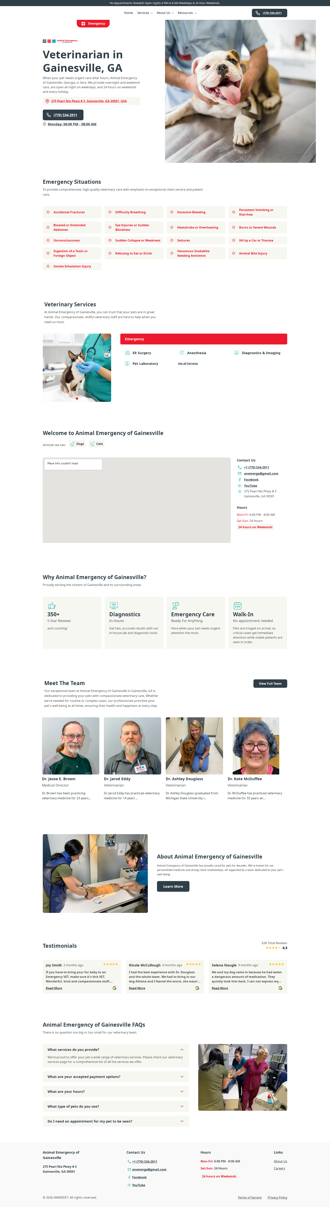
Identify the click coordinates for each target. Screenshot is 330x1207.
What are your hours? (66, 1091)
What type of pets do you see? (73, 1106)
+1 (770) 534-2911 (144, 1162)
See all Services (188, 363)
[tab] (77, 398)
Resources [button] (185, 13)
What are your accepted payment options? (84, 1076)
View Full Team (270, 683)
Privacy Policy (277, 1197)
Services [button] (143, 13)
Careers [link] (279, 1168)
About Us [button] (163, 13)
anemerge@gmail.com (149, 1169)
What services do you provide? (73, 1049)
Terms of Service (250, 1197)
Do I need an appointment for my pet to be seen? (90, 1121)
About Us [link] (280, 1161)
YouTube (138, 1185)
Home (128, 13)
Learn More (173, 886)
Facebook (139, 1177)
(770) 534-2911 (272, 13)
